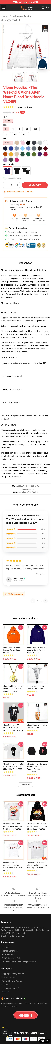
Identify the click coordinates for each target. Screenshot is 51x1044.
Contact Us (6, 985)
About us (5, 947)
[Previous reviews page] (32, 600)
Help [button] (46, 1041)
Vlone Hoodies (28, 490)
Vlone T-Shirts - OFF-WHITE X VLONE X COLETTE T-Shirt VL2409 (13, 727)
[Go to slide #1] (18, 77)
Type (5, 117)
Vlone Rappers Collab (19, 16)
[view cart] (47, 7)
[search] (43, 7)
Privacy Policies (8, 954)
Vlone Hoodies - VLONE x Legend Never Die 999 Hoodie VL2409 (37, 650)
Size (5, 125)
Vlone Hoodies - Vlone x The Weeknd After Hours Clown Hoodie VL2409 (37, 826)
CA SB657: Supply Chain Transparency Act (19, 962)
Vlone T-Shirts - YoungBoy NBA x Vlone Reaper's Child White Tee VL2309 (13, 766)
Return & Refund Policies (12, 981)
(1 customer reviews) (23, 107)
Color (5, 138)
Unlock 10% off (5, 1032)
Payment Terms (8, 977)
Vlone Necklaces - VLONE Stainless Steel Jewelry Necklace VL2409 (13, 688)
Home (4, 16)
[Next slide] (46, 47)
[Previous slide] (5, 47)
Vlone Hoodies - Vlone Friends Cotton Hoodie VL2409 (12, 650)
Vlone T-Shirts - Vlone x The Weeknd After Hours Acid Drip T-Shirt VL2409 (37, 865)
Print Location (9, 164)
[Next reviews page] (45, 600)
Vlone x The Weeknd (10, 20)
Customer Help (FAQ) (10, 988)
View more (26, 785)
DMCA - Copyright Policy (11, 958)
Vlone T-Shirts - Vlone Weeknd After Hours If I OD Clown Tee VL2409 (12, 826)
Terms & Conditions (10, 951)
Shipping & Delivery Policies (13, 974)
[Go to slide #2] (32, 77)
